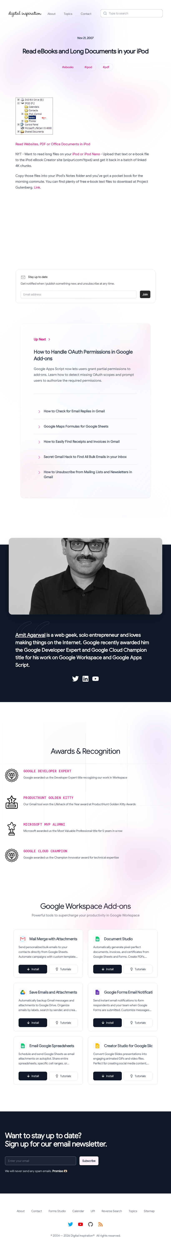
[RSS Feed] (100, 1224)
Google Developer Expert (52, 650)
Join (145, 294)
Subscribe (89, 1161)
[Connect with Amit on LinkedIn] (85, 678)
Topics (68, 14)
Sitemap (149, 1211)
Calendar (78, 1211)
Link (37, 187)
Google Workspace (80, 657)
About (51, 14)
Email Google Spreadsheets (51, 1046)
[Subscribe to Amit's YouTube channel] (95, 678)
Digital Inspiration (82, 1235)
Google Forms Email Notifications (128, 992)
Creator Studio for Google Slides (128, 1046)
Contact (86, 14)
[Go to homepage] (25, 13)
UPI (93, 1211)
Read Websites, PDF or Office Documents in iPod (52, 144)
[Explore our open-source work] (90, 1224)
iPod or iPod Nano (86, 154)
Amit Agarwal (30, 635)
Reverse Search (112, 1211)
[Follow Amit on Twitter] (75, 678)
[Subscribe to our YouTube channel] (80, 1224)
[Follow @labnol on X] (70, 1224)
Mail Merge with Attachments (53, 939)
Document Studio (118, 939)
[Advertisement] (83, 224)
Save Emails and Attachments (53, 992)
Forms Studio (57, 1211)
